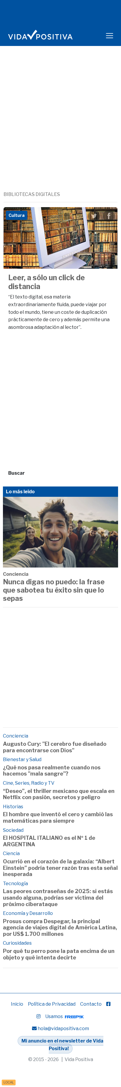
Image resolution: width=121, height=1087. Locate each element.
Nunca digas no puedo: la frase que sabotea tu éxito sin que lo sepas (54, 590)
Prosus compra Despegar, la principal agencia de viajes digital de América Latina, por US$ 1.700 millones (60, 927)
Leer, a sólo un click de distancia (46, 282)
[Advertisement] (60, 127)
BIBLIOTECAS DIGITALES (32, 194)
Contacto (91, 1004)
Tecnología (15, 883)
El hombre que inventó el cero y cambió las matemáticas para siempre (58, 817)
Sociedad (13, 830)
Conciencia (15, 574)
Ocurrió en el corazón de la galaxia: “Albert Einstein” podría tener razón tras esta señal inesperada (60, 867)
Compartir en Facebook (109, 216)
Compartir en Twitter (94, 216)
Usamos (54, 1016)
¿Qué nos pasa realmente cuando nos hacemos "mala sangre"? (51, 770)
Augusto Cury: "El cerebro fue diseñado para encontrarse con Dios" (54, 747)
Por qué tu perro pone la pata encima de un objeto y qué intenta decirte (59, 954)
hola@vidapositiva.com (63, 1028)
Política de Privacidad (51, 1004)
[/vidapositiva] (108, 1004)
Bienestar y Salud (22, 759)
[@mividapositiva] (38, 1016)
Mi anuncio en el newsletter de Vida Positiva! (62, 1044)
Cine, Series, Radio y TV (28, 783)
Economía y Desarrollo (28, 913)
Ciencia (11, 853)
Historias (13, 806)
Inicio (17, 1004)
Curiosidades (17, 943)
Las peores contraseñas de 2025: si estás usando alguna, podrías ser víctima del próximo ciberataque (58, 897)
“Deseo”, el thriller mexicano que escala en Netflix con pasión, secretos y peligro (59, 794)
